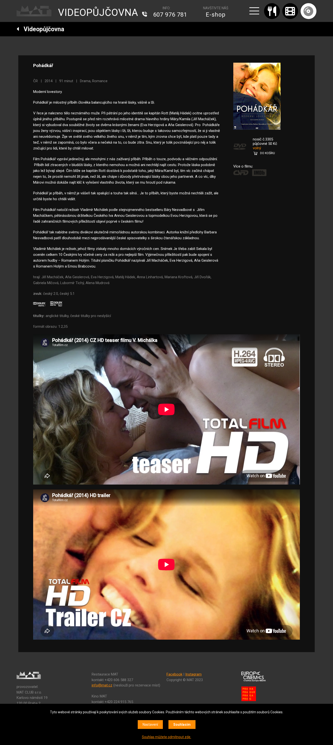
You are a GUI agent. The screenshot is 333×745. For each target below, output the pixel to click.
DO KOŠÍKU (267, 153)
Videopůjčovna (41, 29)
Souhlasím (182, 724)
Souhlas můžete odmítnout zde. (166, 737)
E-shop (215, 14)
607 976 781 (170, 14)
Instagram (193, 674)
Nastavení (150, 724)
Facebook (174, 674)
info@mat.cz (102, 685)
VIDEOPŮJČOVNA (98, 12)
